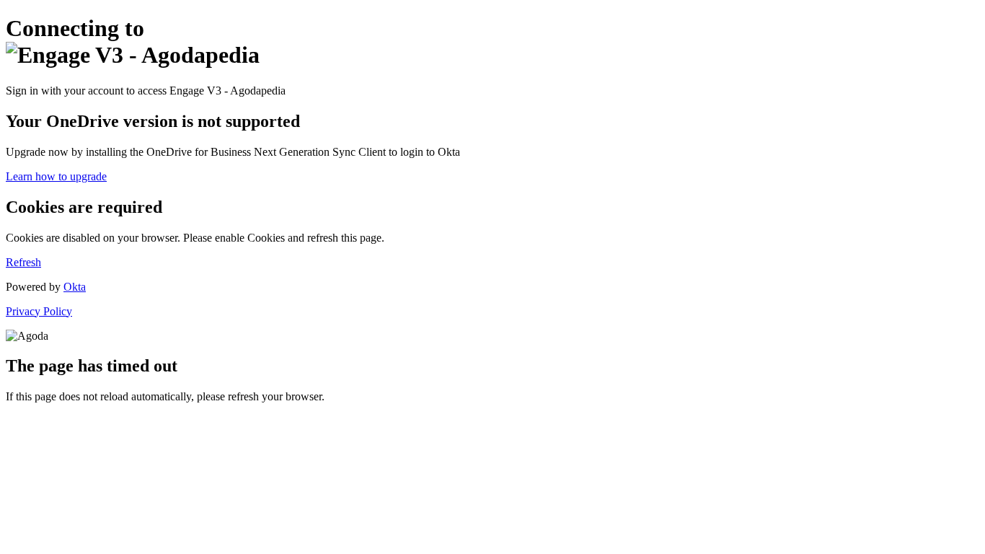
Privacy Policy (39, 311)
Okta (74, 287)
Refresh (23, 262)
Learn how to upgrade (56, 176)
